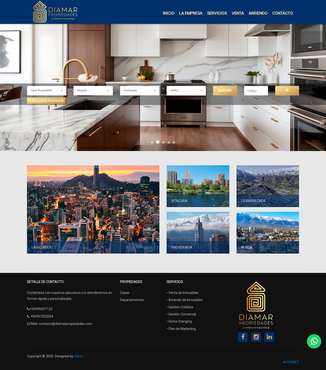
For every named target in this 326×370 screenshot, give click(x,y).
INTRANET (291, 362)
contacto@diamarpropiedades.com (65, 324)
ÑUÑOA (246, 247)
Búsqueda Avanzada (47, 101)
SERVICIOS (217, 13)
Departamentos (132, 300)
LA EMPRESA (190, 13)
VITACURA (179, 201)
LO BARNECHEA (253, 201)
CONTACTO (282, 13)
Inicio (168, 13)
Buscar (224, 90)
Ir (287, 90)
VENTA (238, 13)
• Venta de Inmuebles (183, 293)
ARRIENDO (258, 13)
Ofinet (78, 356)
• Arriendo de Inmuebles (185, 300)
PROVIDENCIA (181, 247)
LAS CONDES (42, 247)
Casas (124, 293)
